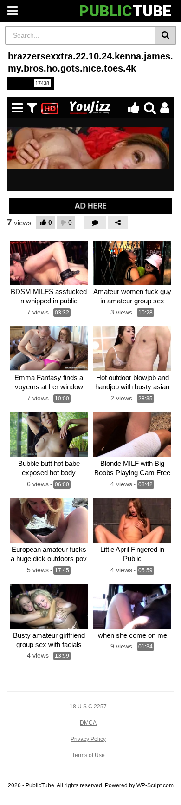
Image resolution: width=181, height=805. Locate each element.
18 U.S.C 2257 (88, 706)
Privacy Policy (88, 739)
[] (165, 35)
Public (29, 83)
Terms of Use (88, 755)
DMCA (88, 723)
